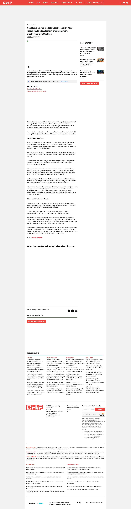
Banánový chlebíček (73, 452)
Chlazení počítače (41, 456)
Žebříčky (45, 2)
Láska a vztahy (93, 447)
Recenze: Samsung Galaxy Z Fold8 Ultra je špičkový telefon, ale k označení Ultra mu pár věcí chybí (56, 369)
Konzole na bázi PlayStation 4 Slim (65, 458)
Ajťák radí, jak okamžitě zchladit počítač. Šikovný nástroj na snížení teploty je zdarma (94, 361)
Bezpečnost (55, 2)
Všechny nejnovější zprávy (36, 321)
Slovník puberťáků (52, 447)
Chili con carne (83, 452)
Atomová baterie (52, 458)
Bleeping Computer (36, 237)
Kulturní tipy (101, 447)
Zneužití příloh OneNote (34, 89)
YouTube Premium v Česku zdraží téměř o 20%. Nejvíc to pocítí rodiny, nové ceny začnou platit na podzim (44, 482)
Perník (58, 453)
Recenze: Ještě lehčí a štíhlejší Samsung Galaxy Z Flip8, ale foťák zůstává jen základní (56, 384)
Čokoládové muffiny (62, 452)
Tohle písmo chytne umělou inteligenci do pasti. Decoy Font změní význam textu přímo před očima (88, 50)
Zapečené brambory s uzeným (91, 453)
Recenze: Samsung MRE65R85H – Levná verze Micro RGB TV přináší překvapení (87, 73)
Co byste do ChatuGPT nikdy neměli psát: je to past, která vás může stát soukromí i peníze (75, 369)
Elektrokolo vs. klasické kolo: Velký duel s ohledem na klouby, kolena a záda (94, 367)
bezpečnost (70, 357)
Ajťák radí (28, 449)
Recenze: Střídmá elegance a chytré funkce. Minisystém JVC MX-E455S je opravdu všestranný (55, 390)
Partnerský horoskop (63, 447)
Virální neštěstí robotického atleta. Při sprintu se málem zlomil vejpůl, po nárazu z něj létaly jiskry (45, 492)
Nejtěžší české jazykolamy (82, 447)
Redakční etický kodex (73, 407)
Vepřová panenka (41, 452)
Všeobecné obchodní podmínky (54, 411)
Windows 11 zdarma (32, 458)
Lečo (63, 453)
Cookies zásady (50, 416)
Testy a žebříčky (52, 357)
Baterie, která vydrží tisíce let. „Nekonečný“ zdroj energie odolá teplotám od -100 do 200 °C (36, 369)
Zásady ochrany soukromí (53, 415)
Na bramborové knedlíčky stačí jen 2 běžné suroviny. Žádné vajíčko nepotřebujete (83, 482)
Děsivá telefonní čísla (41, 447)
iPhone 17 (85, 458)
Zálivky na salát (100, 452)
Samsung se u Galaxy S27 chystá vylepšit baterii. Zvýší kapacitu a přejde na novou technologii (36, 392)
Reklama (48, 409)
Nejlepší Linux (30, 460)
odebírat (100, 409)
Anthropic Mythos (42, 458)
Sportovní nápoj (91, 452)
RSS (68, 411)
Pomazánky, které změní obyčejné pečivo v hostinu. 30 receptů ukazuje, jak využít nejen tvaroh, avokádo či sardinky (85, 473)
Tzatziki (46, 453)
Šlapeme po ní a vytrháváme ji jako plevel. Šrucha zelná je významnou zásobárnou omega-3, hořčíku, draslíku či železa (84, 468)
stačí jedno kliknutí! (63, 81)
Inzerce (69, 409)
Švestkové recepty (69, 453)
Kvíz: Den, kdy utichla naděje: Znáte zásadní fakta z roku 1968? (82, 489)
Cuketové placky (31, 453)
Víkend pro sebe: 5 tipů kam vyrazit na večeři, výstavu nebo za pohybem (84, 486)
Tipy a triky (78, 2)
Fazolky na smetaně (52, 452)
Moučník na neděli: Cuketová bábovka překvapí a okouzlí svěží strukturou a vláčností (85, 477)
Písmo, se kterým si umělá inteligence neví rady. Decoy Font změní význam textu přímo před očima (45, 468)
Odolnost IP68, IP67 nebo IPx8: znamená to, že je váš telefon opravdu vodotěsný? (94, 374)
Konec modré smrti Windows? (97, 456)
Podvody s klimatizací (99, 458)
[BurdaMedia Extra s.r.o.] (34, 407)
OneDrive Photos (85, 456)
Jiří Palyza (30, 37)
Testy (38, 2)
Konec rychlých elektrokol (53, 456)
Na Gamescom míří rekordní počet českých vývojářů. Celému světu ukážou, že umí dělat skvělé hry (87, 62)
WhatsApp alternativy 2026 (62, 449)
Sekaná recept (52, 453)
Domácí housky (79, 453)
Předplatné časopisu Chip (53, 406)
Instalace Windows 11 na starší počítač (70, 456)
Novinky (31, 2)
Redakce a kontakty (72, 406)
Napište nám (45, 309)
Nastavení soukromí (51, 413)
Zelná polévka (39, 453)
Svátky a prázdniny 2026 (38, 449)
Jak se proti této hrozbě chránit (36, 91)
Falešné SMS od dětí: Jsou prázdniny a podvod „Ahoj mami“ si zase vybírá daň (75, 384)
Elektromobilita (67, 2)
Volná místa (49, 407)
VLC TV (91, 458)
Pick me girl (72, 447)
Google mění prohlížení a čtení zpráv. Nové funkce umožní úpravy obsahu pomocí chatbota (44, 487)
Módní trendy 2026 (49, 449)
